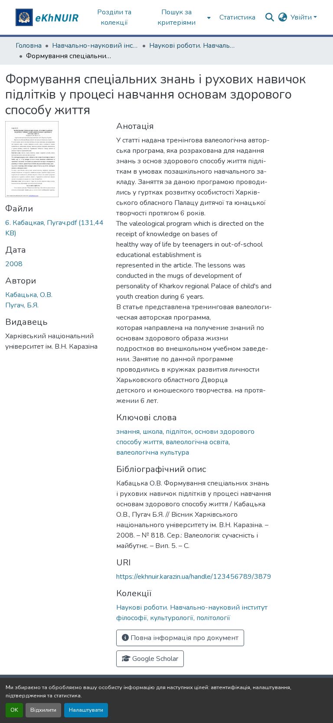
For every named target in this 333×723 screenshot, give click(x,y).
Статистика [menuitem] (237, 17)
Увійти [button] (302, 17)
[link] (55, 228)
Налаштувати (86, 710)
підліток (179, 431)
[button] (48, 17)
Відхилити (43, 710)
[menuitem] (179, 17)
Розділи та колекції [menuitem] (114, 17)
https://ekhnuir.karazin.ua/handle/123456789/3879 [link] (193, 576)
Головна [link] (29, 45)
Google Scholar (154, 659)
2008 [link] (14, 264)
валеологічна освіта (197, 442)
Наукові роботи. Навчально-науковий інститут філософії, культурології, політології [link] (192, 45)
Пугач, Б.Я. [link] (22, 305)
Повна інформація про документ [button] (183, 638)
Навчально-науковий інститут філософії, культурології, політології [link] (95, 45)
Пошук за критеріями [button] (176, 17)
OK (14, 710)
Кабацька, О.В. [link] (28, 295)
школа (153, 431)
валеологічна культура (152, 452)
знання (128, 431)
